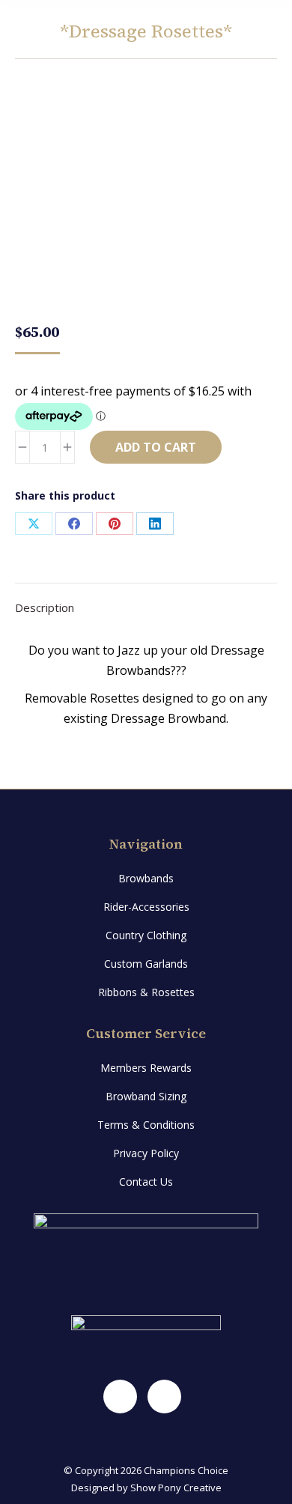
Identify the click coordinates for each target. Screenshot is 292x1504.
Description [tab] (44, 607)
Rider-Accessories (146, 907)
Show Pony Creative (176, 1487)
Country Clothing (146, 935)
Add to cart (155, 447)
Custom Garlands (146, 963)
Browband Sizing (146, 1096)
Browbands (146, 878)
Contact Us (146, 1181)
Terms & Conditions (146, 1125)
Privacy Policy (146, 1153)
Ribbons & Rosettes (146, 992)
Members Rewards (146, 1068)
